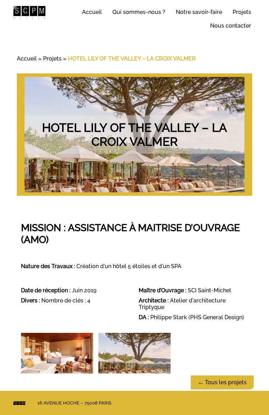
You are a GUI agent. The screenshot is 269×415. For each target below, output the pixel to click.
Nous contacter (230, 25)
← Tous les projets (222, 382)
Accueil (92, 12)
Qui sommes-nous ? (138, 12)
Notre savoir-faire (199, 12)
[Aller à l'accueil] (29, 12)
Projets (242, 12)
